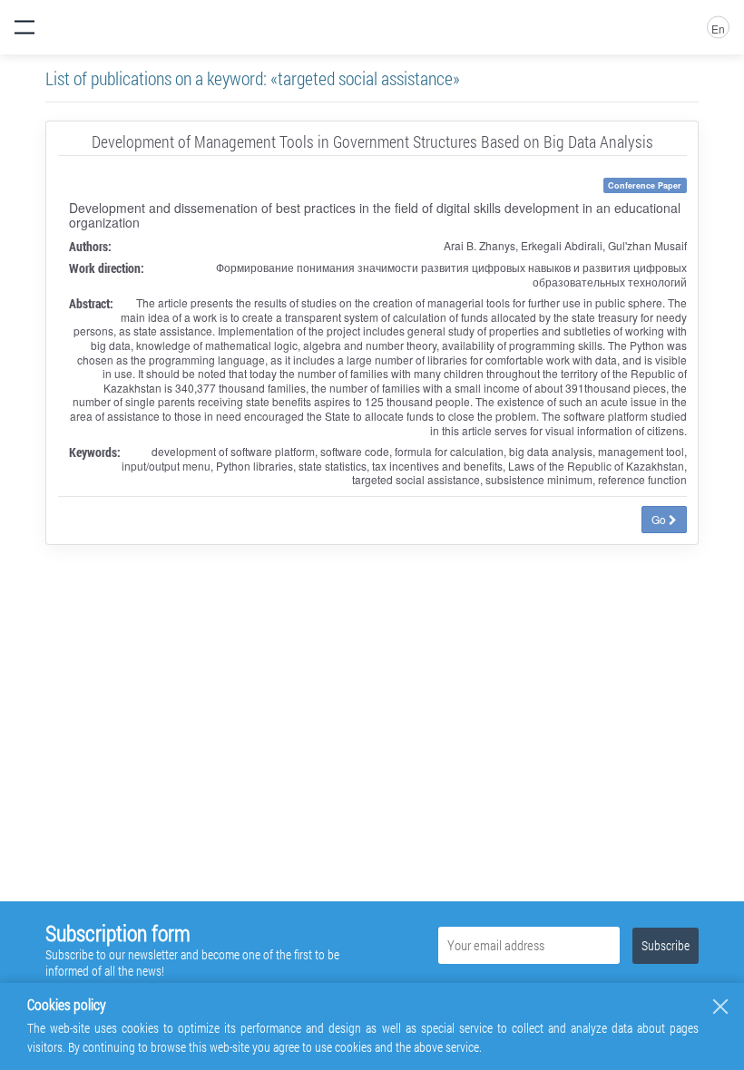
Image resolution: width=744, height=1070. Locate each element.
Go (660, 519)
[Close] (720, 1006)
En (718, 28)
